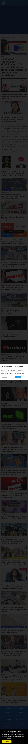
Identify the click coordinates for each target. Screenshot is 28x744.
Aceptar (18, 377)
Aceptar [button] (6, 741)
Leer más (4, 377)
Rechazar (11, 377)
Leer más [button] (9, 738)
